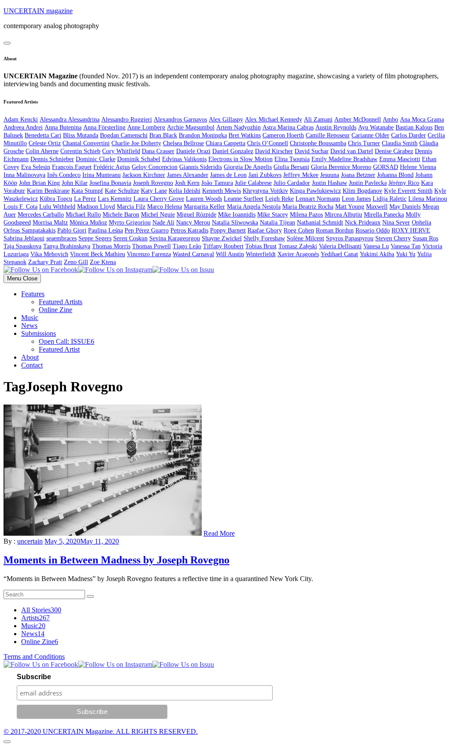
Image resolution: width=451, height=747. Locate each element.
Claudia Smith (400, 143)
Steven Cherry (393, 238)
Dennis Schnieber (52, 159)
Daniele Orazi (193, 151)
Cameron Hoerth (283, 135)
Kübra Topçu (56, 198)
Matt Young (349, 206)
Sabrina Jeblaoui (24, 238)
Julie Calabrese (253, 183)
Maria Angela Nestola (254, 206)
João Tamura (217, 183)
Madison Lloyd (96, 206)
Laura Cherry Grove (158, 198)
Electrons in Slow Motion (240, 159)
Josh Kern (187, 183)
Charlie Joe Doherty (136, 143)
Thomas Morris (111, 246)
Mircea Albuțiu (343, 214)
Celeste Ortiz (45, 143)
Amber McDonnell (357, 119)
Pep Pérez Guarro (147, 230)
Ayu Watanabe (376, 127)
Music (29, 317)
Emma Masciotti (399, 159)
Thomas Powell (151, 246)
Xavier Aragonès (298, 254)
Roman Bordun (335, 230)
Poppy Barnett (228, 230)
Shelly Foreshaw (264, 238)
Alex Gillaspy (226, 119)
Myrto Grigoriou (130, 222)
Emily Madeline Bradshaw (344, 159)
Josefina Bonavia (110, 183)
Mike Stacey (272, 214)
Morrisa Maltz (50, 222)
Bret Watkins (245, 135)
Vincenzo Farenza (149, 254)
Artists (35, 618)
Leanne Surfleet (243, 198)
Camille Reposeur (328, 135)
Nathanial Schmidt (320, 222)
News (29, 325)
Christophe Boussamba (318, 143)
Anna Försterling (104, 127)
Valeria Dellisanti (340, 246)
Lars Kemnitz (115, 198)
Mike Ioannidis (236, 214)
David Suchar (312, 151)
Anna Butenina (62, 127)
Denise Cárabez (394, 151)
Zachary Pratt (45, 262)
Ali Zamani (318, 119)
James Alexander (187, 175)
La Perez (85, 198)
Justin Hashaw (329, 183)
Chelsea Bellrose (183, 143)
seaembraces (61, 238)
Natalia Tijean (277, 222)
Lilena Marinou (427, 198)
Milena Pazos (306, 214)
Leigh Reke (279, 198)
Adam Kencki (21, 119)
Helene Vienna (418, 167)
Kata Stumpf (87, 191)
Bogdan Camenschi (124, 135)
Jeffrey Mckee (300, 175)
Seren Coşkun (130, 238)
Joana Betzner (358, 175)
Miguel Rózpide (196, 214)
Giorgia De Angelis (248, 167)
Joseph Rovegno (153, 183)
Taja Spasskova (22, 246)
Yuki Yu (405, 254)
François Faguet (72, 167)
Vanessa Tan (406, 246)
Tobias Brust (261, 246)
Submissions (38, 333)
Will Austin (230, 254)
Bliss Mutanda (80, 135)
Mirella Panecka (384, 214)
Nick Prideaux (363, 222)
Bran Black (163, 135)
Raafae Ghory (265, 230)
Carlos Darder (408, 135)
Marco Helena (164, 206)
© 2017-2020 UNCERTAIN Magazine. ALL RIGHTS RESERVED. (101, 731)
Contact (32, 365)
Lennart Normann (318, 198)
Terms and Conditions (34, 656)
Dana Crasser (158, 151)
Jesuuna (329, 175)
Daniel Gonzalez (232, 151)
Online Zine (55, 309)
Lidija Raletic (390, 198)
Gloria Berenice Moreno (341, 167)
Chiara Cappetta (225, 143)
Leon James (356, 198)
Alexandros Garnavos (180, 119)
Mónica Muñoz (88, 222)
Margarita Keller (204, 206)
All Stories (41, 610)
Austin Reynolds (335, 127)
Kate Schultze (122, 191)
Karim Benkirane (48, 191)
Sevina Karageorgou (174, 238)
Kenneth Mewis (221, 191)
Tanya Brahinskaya (66, 246)
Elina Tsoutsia (292, 159)
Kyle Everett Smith (408, 191)
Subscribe (34, 677)
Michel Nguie (158, 214)
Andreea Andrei (23, 127)
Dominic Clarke (95, 159)
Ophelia (421, 222)
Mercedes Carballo (41, 214)
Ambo (390, 119)
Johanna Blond (395, 175)
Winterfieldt (261, 254)
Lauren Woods (204, 198)
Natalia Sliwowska (235, 222)
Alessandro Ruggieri (126, 119)
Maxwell (377, 206)
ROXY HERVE (411, 230)
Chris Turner (364, 143)
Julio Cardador (292, 183)
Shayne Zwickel (222, 238)
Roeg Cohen (299, 230)
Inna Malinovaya (24, 175)
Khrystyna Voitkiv (265, 191)
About (30, 357)
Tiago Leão (187, 246)
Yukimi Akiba (377, 254)
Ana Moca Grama (422, 119)
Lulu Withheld (57, 206)
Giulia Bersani (291, 167)
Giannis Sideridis (200, 167)
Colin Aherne (42, 151)
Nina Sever (396, 222)
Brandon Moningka (203, 135)
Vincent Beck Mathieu (97, 254)
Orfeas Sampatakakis (29, 230)
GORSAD (385, 167)
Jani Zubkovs (264, 175)
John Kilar (75, 183)
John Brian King (39, 183)
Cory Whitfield (121, 151)
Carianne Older (370, 135)
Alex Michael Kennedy (273, 119)
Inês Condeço (64, 175)
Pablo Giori (71, 230)
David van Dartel (351, 151)
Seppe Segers (94, 238)
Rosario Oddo (372, 230)
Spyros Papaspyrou (349, 238)
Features (32, 294)
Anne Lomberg (146, 127)
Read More (219, 533)
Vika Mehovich (49, 254)
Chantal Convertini (86, 143)
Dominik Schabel (138, 159)
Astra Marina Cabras (288, 127)
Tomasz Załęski (297, 246)
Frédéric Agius (111, 167)
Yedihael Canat (339, 254)
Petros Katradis (189, 230)
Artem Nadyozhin (238, 127)
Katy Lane (154, 191)
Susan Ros (425, 238)
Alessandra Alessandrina (70, 119)
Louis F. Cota (20, 206)
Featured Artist (59, 349)
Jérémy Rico (403, 183)
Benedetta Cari (43, 135)
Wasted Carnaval (193, 254)
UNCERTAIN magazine (38, 11)
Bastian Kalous (414, 127)
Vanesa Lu (376, 246)
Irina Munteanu (101, 175)
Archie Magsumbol (190, 127)
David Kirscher (274, 151)
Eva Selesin (35, 167)
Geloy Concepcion (154, 167)
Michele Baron (121, 214)
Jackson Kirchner (143, 175)
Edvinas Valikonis (184, 159)
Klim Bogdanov (362, 191)
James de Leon (228, 175)
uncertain (30, 541)
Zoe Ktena (103, 262)
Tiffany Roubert (223, 246)
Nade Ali (163, 222)
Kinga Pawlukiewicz (315, 191)
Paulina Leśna (105, 230)
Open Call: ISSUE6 (66, 341)
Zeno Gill (76, 262)
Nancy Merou (193, 222)
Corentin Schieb (80, 151)
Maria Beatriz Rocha (307, 206)
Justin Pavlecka (368, 183)
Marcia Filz (131, 206)
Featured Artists (60, 301)
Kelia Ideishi (184, 191)
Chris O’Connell (267, 143)
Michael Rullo (83, 214)
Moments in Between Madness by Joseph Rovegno (116, 560)
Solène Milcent (305, 238)
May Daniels (405, 206)
